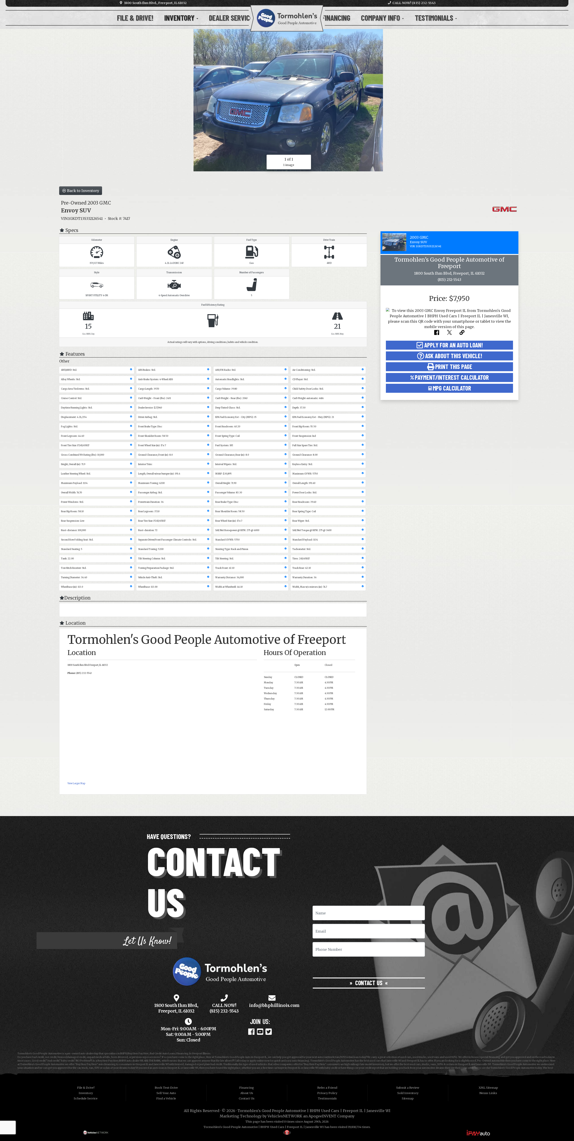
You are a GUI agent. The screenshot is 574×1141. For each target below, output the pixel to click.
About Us (246, 1093)
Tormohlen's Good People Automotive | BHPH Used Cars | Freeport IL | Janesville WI (313, 1110)
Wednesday (270, 693)
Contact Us (369, 983)
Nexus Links (488, 1093)
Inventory (180, 17)
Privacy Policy (327, 1093)
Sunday (268, 677)
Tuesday (269, 688)
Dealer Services (233, 17)
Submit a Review (407, 1087)
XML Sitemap (488, 1087)
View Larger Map (76, 783)
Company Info (381, 17)
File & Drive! (135, 17)
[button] (449, 345)
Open (297, 665)
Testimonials (435, 17)
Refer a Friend (327, 1087)
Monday (268, 682)
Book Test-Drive (166, 1087)
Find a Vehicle (166, 1098)
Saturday (269, 709)
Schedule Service (86, 1098)
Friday (267, 704)
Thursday (269, 698)
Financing (336, 17)
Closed (328, 665)
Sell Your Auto (166, 1093)
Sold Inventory (407, 1093)
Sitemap (408, 1098)
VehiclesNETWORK (284, 1116)
